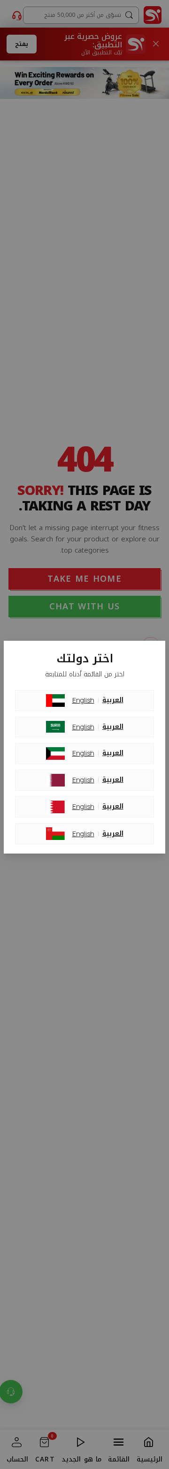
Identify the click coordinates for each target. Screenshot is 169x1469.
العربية (112, 700)
